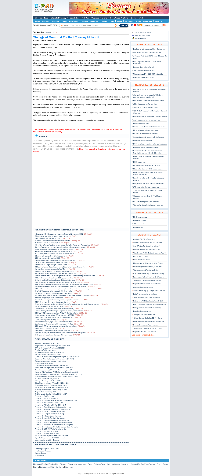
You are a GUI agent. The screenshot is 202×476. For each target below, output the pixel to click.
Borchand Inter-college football (143, 67)
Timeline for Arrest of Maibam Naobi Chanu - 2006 (52, 409)
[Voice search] (115, 25)
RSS (52, 467)
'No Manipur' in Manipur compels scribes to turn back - (58, 293)
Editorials (63, 464)
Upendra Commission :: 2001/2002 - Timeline (50, 438)
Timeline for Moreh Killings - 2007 (47, 398)
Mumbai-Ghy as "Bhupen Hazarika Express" (148, 263)
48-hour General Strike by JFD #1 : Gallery (148, 318)
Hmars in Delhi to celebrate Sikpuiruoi (146, 147)
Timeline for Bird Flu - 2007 (44, 396)
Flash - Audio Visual (113, 464)
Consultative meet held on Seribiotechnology (148, 137)
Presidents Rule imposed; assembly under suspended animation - (61, 300)
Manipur (55, 21)
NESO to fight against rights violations (146, 201)
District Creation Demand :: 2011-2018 (48, 354)
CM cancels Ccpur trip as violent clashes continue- (56, 330)
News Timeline (150, 464)
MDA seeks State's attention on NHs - (52, 243)
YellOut (85, 17)
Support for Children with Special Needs (147, 284)
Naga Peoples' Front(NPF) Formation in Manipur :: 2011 (54, 370)
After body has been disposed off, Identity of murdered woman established (148, 96)
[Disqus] (81, 189)
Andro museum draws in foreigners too (146, 120)
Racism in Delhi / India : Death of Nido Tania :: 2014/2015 (54, 359)
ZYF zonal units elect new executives (146, 187)
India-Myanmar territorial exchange (145, 294)
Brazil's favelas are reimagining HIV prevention (149, 304)
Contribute (147, 21)
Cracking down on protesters (143, 287)
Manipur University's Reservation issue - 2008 (51, 385)
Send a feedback (140, 38)
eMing (125, 17)
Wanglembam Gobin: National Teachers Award (149, 253)
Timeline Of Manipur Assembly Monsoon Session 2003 (54, 422)
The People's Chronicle (43, 451)
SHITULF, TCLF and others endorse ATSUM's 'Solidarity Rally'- (61, 313)
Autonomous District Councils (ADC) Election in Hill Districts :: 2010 (58, 374)
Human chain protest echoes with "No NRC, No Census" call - (60, 273)
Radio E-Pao (74, 17)
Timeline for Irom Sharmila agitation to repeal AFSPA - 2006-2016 (57, 356)
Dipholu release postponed (142, 311)
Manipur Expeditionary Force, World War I (147, 266)
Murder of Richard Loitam (44, 363)
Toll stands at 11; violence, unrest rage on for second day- (59, 308)
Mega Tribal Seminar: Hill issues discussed (148, 169)
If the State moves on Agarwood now (145, 325)
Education (73, 21)
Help (79, 473)
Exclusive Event (99, 464)
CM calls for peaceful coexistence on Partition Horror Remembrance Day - (65, 267)
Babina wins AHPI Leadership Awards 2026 (148, 301)
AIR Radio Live (41, 17)
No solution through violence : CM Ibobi (146, 165)
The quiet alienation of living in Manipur (146, 297)
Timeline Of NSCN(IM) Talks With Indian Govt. (51, 429)
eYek (141, 17)
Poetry (159, 464)
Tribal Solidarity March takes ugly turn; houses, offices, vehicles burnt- (63, 311)
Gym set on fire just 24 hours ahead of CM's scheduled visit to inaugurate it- (65, 333)
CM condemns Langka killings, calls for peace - (55, 265)
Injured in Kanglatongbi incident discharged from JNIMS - (59, 249)
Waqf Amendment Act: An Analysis (145, 270)
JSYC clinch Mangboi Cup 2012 (144, 70)
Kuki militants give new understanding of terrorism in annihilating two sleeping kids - (68, 284)
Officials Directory (58, 17)
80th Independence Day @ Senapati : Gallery (148, 273)
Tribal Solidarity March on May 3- (51, 319)
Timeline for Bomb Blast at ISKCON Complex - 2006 (53, 407)
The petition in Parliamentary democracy (147, 280)
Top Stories (60, 467)
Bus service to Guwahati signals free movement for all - (58, 251)
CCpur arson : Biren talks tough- (50, 328)
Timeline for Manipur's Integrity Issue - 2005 (50, 411)
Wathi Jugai (69, 467)
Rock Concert (45, 467)
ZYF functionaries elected (142, 224)
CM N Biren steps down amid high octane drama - (56, 302)
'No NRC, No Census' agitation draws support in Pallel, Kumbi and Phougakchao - (67, 245)
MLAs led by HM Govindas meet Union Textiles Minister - (59, 254)
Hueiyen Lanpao (40, 453)
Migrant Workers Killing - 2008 (45, 392)
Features (84, 21)
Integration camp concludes (142, 140)
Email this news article (143, 33)
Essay (90, 464)
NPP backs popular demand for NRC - (52, 238)
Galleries (94, 21)
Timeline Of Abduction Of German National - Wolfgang (54, 424)
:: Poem (140, 256)
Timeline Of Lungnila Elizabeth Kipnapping (49, 418)
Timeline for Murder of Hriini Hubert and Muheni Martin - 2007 (56, 400)
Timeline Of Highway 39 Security (46, 431)
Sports (36, 467)
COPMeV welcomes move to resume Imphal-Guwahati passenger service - (65, 247)
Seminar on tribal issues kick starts (145, 107)
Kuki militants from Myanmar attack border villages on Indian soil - (62, 282)
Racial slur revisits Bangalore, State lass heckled (150, 116)
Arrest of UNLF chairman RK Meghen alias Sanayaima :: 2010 (56, 372)
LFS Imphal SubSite (137, 464)
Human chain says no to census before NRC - (55, 269)
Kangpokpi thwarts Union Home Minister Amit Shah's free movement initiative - (66, 295)
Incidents (125, 464)
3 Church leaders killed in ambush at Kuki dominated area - (59, 280)
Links (112, 21)
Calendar (95, 17)
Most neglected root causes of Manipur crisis (148, 321)
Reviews (45, 21)
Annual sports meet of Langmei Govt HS (147, 52)
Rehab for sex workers (141, 123)
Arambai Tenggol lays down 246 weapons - (54, 297)
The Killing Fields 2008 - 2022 (45, 350)
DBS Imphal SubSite (40, 464)
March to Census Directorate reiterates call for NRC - (57, 240)
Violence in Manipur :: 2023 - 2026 (47, 343)
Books (133, 17)
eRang (104, 17)
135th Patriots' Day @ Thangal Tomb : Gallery (149, 290)
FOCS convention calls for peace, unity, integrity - (56, 236)
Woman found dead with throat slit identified (148, 205)
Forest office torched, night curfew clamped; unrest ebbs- (58, 322)
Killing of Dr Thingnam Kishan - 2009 (47, 381)
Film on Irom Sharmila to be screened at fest (148, 100)
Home (47, 32)
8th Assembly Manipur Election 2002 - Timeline (51, 435)
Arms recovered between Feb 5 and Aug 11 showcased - (58, 271)
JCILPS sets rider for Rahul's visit (145, 104)
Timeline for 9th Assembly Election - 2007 (49, 403)
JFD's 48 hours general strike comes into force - (55, 262)
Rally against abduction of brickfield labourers (148, 183)
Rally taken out (138, 227)
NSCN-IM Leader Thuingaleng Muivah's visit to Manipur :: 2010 (56, 376)
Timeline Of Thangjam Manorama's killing (49, 414)
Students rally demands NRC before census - (54, 256)
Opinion (165, 464)
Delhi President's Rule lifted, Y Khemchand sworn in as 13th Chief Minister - (65, 286)
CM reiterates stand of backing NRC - (52, 258)
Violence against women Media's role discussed (149, 127)
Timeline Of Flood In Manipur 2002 (47, 433)
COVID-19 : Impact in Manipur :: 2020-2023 (50, 348)
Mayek (119, 21)
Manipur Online (40, 455)
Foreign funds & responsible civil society (147, 308)
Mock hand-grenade (140, 217)
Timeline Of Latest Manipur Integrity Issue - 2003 (52, 420)
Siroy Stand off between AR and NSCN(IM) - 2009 (52, 383)
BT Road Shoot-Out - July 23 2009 (47, 378)
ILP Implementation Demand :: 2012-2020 (49, 352)
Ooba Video (115, 17)
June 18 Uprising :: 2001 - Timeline (47, 440)
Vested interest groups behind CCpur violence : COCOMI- (59, 315)
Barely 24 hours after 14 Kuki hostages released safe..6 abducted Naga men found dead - (69, 275)
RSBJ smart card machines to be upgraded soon (150, 144)
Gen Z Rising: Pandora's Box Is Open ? (146, 246)
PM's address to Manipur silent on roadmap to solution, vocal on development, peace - (69, 289)
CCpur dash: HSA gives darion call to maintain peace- (58, 317)
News (37, 21)
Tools (138, 21)
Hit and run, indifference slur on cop (145, 133)
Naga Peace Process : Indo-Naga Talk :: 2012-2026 (52, 346)
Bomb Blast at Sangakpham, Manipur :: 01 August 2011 (54, 367)
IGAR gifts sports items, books (143, 77)
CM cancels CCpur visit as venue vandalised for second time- (60, 326)
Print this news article (142, 35)
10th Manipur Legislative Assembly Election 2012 (52, 365)
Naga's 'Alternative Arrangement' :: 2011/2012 (50, 361)
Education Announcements (77, 464)
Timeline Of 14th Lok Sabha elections (48, 416)
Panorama (129, 21)
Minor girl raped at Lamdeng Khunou (145, 130)
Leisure (104, 21)
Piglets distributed (139, 220)
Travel (64, 21)
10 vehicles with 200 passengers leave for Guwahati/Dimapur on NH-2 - (63, 234)
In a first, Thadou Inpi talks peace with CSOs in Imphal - (58, 291)
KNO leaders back (139, 162)
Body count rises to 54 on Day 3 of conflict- (54, 306)
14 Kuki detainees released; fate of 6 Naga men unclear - (58, 278)
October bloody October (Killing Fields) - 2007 (51, 394)
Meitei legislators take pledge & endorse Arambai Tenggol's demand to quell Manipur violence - (71, 304)
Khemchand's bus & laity (141, 260)
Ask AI (124, 26)
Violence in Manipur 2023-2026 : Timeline (147, 242)
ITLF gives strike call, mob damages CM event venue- (57, 335)
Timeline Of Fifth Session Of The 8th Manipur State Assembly (56, 427)
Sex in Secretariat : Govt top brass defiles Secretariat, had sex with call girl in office (147, 152)
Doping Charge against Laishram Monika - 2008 (51, 387)
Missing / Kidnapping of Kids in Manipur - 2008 (51, 389)
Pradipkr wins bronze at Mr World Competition (149, 49)
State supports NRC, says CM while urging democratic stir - (60, 260)
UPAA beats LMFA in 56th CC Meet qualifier (148, 74)
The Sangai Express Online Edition (47, 448)
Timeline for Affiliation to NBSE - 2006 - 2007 (50, 405)
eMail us (158, 21)
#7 (144, 239)
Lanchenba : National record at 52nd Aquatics (148, 277)
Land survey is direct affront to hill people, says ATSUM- (58, 324)
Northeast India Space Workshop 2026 (146, 249)
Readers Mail (53, 464)
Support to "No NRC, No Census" (144, 332)
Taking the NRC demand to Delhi (144, 314)
